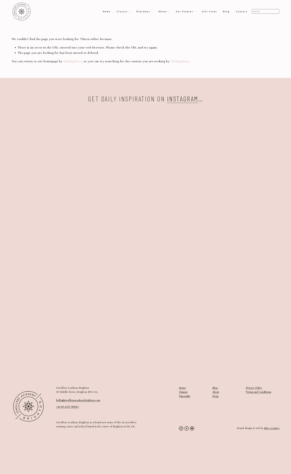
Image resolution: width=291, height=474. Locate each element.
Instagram (182, 98)
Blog (226, 11)
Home (107, 11)
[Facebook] (186, 428)
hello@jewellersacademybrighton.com (78, 400)
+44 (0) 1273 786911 (67, 406)
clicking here (72, 61)
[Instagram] (181, 428)
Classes (183, 392)
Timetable (184, 396)
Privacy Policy (254, 387)
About (215, 392)
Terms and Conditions (258, 392)
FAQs (215, 396)
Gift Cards (209, 11)
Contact (242, 11)
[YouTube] (192, 428)
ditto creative (271, 428)
